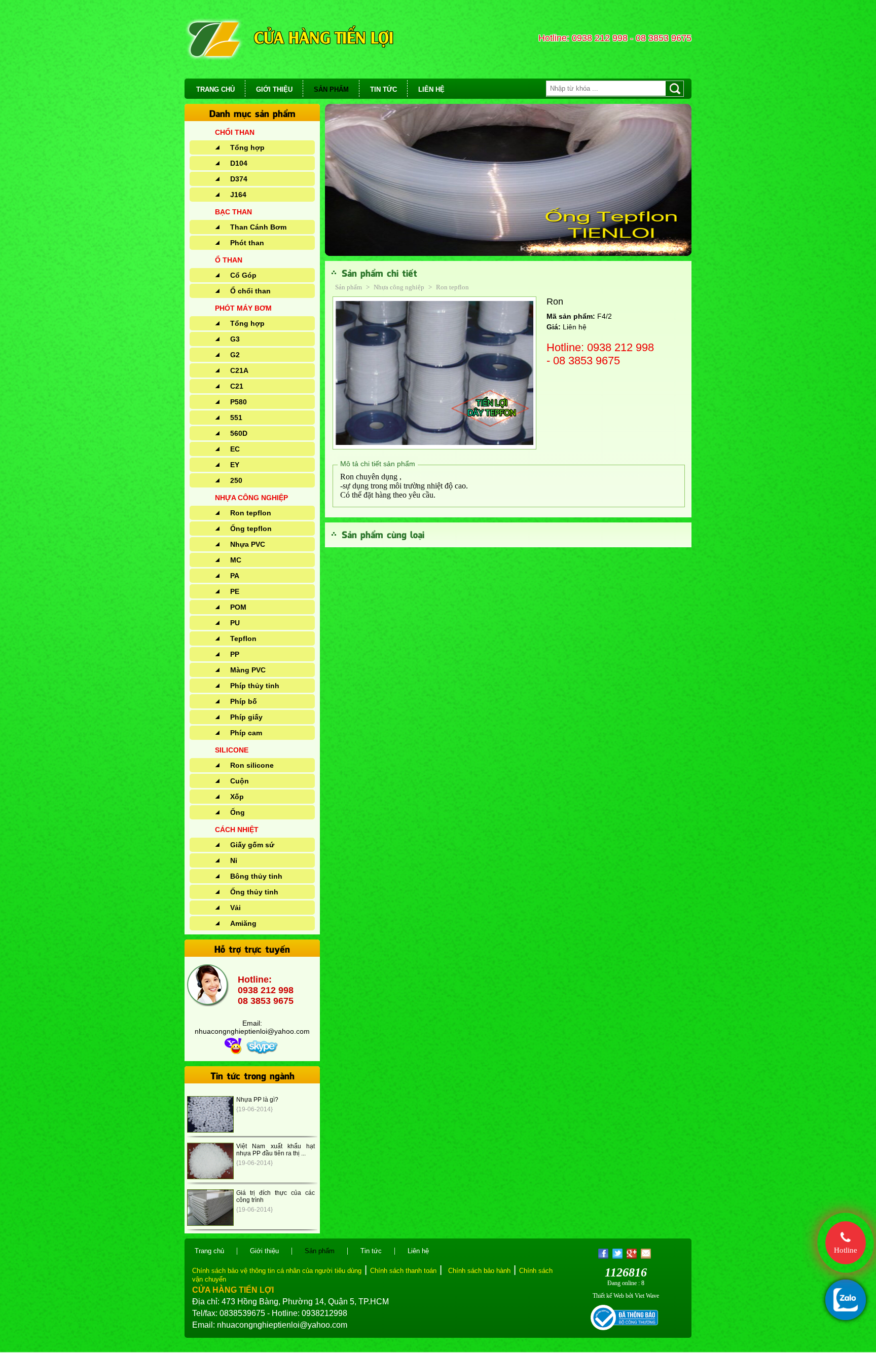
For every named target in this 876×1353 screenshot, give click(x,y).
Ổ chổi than (250, 291)
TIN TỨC (383, 89)
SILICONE (231, 750)
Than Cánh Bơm (258, 227)
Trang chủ (209, 1251)
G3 (235, 339)
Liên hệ (418, 1251)
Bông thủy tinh (256, 876)
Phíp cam (246, 733)
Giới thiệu (264, 1251)
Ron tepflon (250, 513)
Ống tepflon (251, 528)
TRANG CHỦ (215, 89)
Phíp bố (243, 701)
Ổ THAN (228, 260)
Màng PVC (248, 670)
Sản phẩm (348, 287)
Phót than (247, 243)
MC (235, 560)
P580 (238, 402)
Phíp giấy (246, 717)
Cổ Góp (243, 275)
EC (235, 449)
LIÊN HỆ (431, 89)
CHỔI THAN (234, 132)
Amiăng (243, 923)
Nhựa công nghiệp (400, 287)
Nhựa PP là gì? (257, 1099)
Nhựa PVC (247, 544)
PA (234, 576)
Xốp (237, 797)
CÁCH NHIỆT (237, 829)
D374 (238, 179)
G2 (235, 355)
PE (234, 591)
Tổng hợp (247, 147)
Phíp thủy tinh (254, 686)
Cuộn (239, 781)
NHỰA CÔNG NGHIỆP (251, 498)
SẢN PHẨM (331, 89)
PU (235, 623)
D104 (238, 163)
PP (234, 654)
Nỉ (233, 860)
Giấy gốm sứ (252, 845)
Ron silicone (252, 765)
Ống (237, 812)
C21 (236, 386)
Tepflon (243, 638)
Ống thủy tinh (254, 892)
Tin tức (371, 1251)
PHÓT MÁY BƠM (243, 308)
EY (234, 465)
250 (236, 480)
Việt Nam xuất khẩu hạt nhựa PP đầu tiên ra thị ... (275, 1150)
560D (238, 433)
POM (238, 607)
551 (236, 418)
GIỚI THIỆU (274, 89)
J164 (238, 195)
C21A (239, 370)
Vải (235, 908)
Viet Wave (647, 1295)
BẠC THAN (233, 212)
